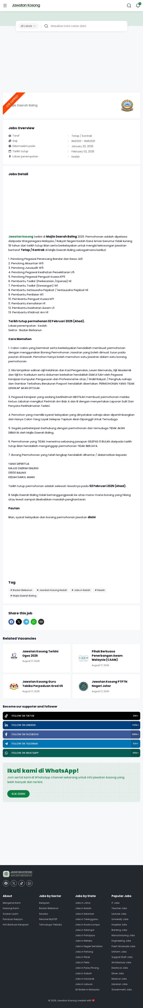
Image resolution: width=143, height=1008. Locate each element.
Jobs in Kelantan (84, 913)
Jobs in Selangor (84, 930)
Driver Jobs (118, 973)
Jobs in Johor (82, 902)
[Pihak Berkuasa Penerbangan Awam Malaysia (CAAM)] (83, 658)
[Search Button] (129, 5)
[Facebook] (11, 622)
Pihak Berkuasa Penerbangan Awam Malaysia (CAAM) (107, 655)
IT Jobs (116, 902)
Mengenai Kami (12, 902)
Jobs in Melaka (83, 940)
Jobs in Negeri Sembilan (89, 946)
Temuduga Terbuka (50, 924)
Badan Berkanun (48, 908)
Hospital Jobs (119, 924)
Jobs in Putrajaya (85, 935)
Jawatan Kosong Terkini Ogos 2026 (40, 653)
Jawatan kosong (20, 236)
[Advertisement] (71, 63)
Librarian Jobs (120, 984)
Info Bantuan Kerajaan (16, 924)
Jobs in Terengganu (86, 919)
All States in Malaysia (87, 989)
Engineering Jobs (121, 940)
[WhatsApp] (34, 622)
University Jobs (120, 919)
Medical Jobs (119, 978)
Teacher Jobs (119, 908)
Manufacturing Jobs (123, 935)
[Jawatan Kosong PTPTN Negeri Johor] (83, 686)
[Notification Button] (138, 5)
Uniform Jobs (119, 951)
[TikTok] (21, 883)
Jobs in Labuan (84, 984)
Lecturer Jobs (119, 913)
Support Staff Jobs (122, 957)
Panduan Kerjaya (13, 919)
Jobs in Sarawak (84, 978)
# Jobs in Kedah (81, 590)
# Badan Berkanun (21, 590)
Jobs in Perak (82, 957)
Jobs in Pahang (84, 951)
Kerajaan (44, 902)
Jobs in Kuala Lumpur (87, 924)
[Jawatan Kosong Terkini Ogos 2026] (14, 656)
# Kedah (100, 590)
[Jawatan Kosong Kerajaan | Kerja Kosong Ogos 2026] (26, 6)
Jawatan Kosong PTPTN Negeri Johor (109, 684)
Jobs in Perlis (82, 962)
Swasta (43, 913)
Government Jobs (122, 989)
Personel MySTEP (48, 919)
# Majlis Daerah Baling (23, 595)
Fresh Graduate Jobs (123, 946)
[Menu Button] (5, 5)
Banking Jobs (119, 930)
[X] (19, 622)
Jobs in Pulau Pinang (87, 967)
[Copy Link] (41, 622)
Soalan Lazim (10, 913)
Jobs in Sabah (83, 973)
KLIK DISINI (18, 794)
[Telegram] (26, 622)
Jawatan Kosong (67, 1000)
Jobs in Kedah (83, 908)
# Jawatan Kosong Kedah (52, 590)
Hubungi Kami (11, 908)
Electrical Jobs (120, 967)
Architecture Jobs (121, 962)
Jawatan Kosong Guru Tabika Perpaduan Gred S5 (42, 684)
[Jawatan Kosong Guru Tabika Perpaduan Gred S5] (14, 686)
